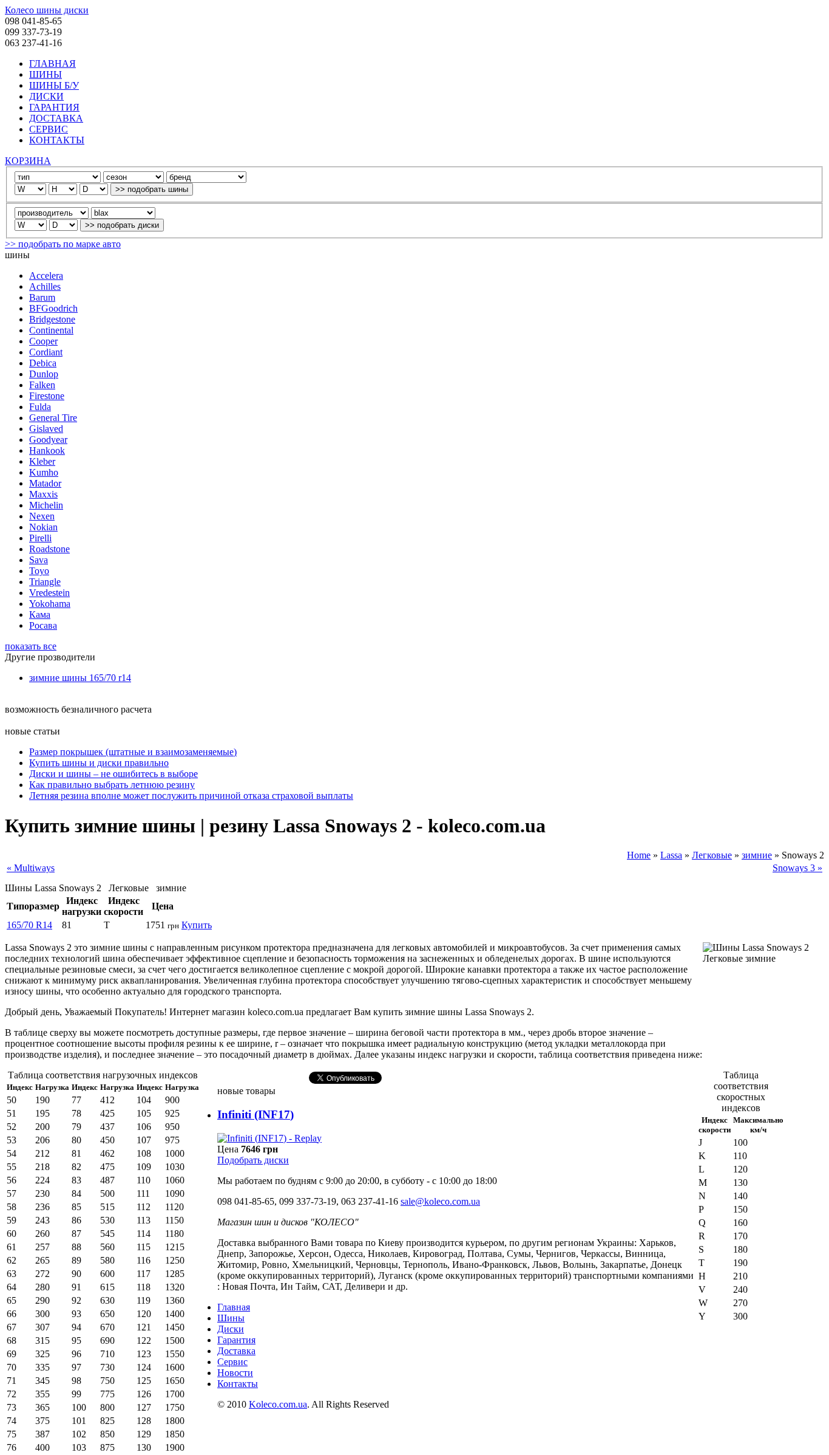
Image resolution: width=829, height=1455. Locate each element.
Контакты (237, 1383)
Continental (51, 330)
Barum (42, 297)
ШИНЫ (45, 74)
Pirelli (40, 538)
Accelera (46, 275)
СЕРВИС (48, 129)
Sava (38, 560)
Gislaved (46, 428)
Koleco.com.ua (278, 1404)
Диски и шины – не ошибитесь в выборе (113, 774)
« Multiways (31, 868)
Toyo (39, 571)
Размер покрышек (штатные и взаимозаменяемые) (133, 752)
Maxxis (43, 494)
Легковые (712, 855)
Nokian (43, 527)
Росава (43, 625)
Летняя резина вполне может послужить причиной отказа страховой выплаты (191, 795)
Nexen (42, 516)
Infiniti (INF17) (255, 1114)
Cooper (43, 341)
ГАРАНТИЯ (54, 107)
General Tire (53, 418)
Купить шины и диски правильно (99, 763)
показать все (30, 646)
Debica (42, 363)
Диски (230, 1329)
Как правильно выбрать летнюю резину (112, 784)
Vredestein (49, 592)
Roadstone (49, 549)
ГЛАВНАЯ (52, 63)
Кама (39, 614)
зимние (757, 855)
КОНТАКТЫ (56, 140)
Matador (45, 483)
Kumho (43, 472)
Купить (196, 925)
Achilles (45, 286)
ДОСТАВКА (56, 118)
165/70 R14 (29, 925)
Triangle (45, 582)
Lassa (671, 855)
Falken (42, 385)
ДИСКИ (46, 96)
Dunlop (43, 374)
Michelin (46, 505)
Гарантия (236, 1340)
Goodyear (48, 439)
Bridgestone (52, 319)
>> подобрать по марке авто (63, 244)
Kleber (42, 461)
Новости (235, 1373)
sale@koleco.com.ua (440, 1201)
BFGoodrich (53, 308)
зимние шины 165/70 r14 (80, 678)
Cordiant (46, 352)
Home (639, 855)
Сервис (232, 1362)
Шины (231, 1318)
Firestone (46, 396)
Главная (233, 1307)
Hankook (47, 450)
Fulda (40, 407)
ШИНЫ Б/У (54, 85)
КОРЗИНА (28, 161)
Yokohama (49, 603)
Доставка (236, 1351)
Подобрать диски (253, 1160)
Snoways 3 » (797, 868)
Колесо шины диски (47, 10)
